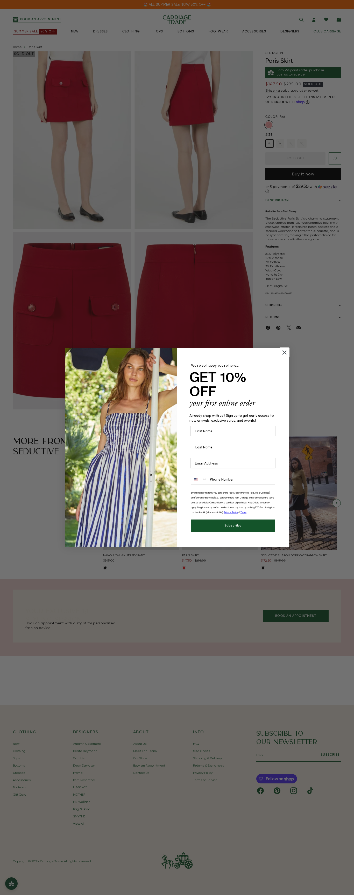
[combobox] (199, 479)
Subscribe (233, 525)
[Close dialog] (284, 352)
